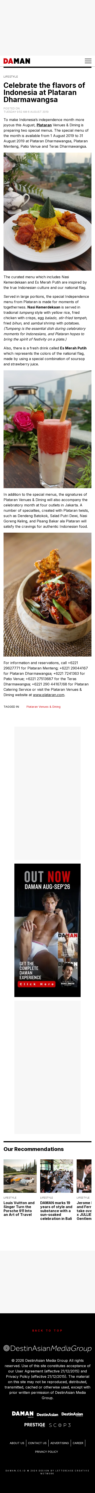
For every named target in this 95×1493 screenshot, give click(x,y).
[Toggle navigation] (88, 60)
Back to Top (47, 1330)
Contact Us (37, 1443)
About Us (17, 1443)
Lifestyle (11, 76)
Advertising (59, 1443)
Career (78, 1443)
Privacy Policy (46, 1451)
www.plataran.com (48, 695)
